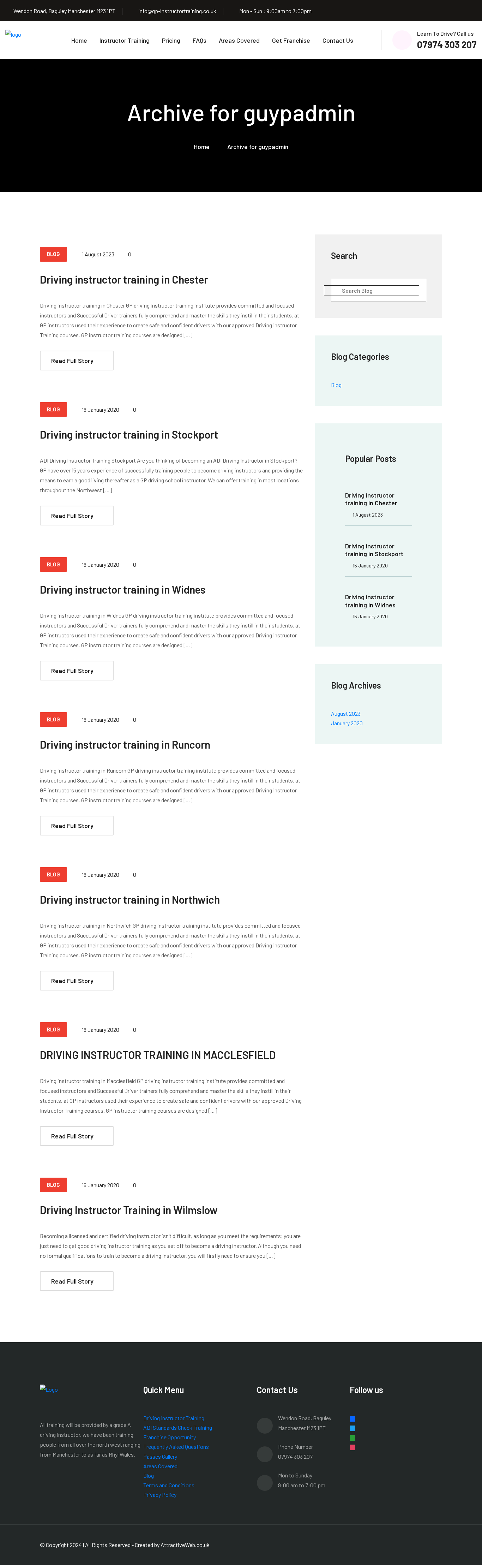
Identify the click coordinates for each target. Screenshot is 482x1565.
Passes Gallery (160, 1456)
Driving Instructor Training (173, 1418)
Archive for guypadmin (257, 146)
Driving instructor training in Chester (124, 279)
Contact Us (338, 40)
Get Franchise (291, 40)
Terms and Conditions (168, 1485)
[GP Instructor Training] (13, 39)
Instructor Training (125, 40)
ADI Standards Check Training (177, 1427)
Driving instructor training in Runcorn (125, 744)
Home (79, 40)
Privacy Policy (159, 1494)
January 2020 (347, 723)
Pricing (171, 40)
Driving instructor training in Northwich (130, 899)
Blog (336, 384)
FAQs (199, 40)
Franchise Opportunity (169, 1437)
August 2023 (346, 713)
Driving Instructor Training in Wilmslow (129, 1209)
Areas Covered (239, 40)
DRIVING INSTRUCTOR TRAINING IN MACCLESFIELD (158, 1054)
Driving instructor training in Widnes (123, 589)
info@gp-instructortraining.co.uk (177, 10)
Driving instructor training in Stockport (129, 434)
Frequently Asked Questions (176, 1446)
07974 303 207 (447, 44)
